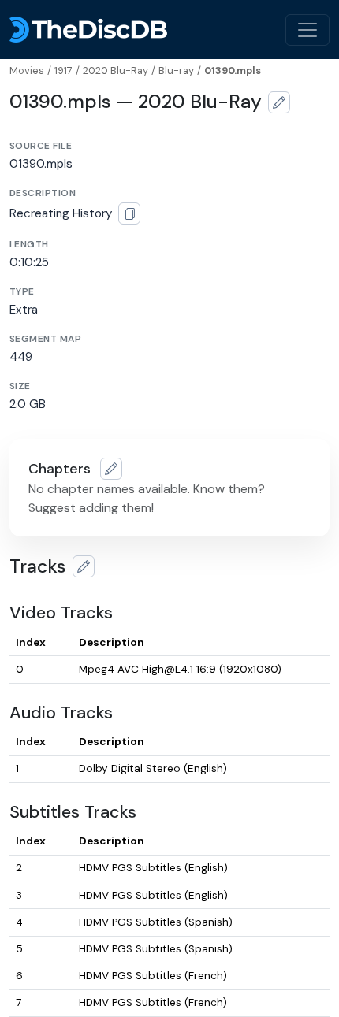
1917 (63, 70)
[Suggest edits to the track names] (84, 566)
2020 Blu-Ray (115, 70)
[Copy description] (129, 213)
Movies (26, 70)
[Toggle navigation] (307, 30)
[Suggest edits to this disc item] (279, 102)
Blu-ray (176, 70)
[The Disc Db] (88, 29)
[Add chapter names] (111, 469)
